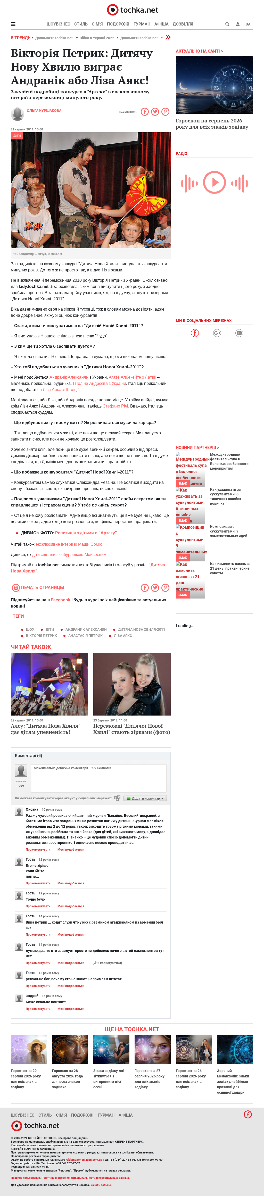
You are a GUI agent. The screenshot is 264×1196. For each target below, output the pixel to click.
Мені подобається (70, 849)
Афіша (161, 24)
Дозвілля (183, 24)
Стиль (81, 24)
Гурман (142, 24)
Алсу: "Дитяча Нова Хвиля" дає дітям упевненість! (45, 728)
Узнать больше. (101, 1185)
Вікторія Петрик (41, 636)
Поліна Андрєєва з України (100, 383)
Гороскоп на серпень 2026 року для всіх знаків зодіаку (212, 123)
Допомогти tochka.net (54, 38)
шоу (30, 629)
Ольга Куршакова (44, 111)
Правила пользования (25, 1178)
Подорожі (118, 24)
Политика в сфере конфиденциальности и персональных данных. (86, 1178)
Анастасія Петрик (85, 636)
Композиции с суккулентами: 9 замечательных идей (228, 531)
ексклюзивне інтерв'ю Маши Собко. (69, 544)
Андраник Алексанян (86, 629)
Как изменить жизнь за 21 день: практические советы (230, 568)
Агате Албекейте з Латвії (133, 377)
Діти (17, 136)
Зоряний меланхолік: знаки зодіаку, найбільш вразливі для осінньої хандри (233, 1081)
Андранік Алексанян (69, 377)
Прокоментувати (38, 849)
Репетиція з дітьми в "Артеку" (86, 533)
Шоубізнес (58, 24)
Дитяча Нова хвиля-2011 (141, 629)
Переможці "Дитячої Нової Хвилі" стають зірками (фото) (131, 728)
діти (50, 629)
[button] (238, 24)
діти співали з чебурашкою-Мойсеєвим (69, 554)
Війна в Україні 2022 (97, 38)
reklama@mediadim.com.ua (84, 1159)
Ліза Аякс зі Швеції (61, 389)
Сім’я (97, 24)
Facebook (60, 600)
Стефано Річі (115, 406)
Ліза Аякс (123, 636)
